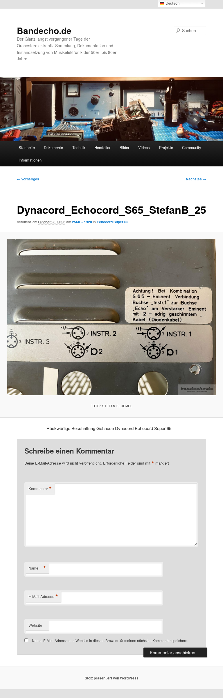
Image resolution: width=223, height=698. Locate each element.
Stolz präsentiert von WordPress (112, 678)
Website (35, 625)
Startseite (27, 147)
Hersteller (102, 147)
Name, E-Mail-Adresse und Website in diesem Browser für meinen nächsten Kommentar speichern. (110, 640)
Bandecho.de (44, 30)
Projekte (166, 147)
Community (191, 147)
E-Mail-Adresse (43, 596)
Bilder (124, 147)
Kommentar (40, 488)
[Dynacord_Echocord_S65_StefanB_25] (111, 317)
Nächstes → (196, 179)
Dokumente (53, 147)
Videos (144, 147)
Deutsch (171, 3)
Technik (78, 147)
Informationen (30, 160)
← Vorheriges (28, 179)
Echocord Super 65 (112, 221)
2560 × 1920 (82, 221)
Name (37, 568)
